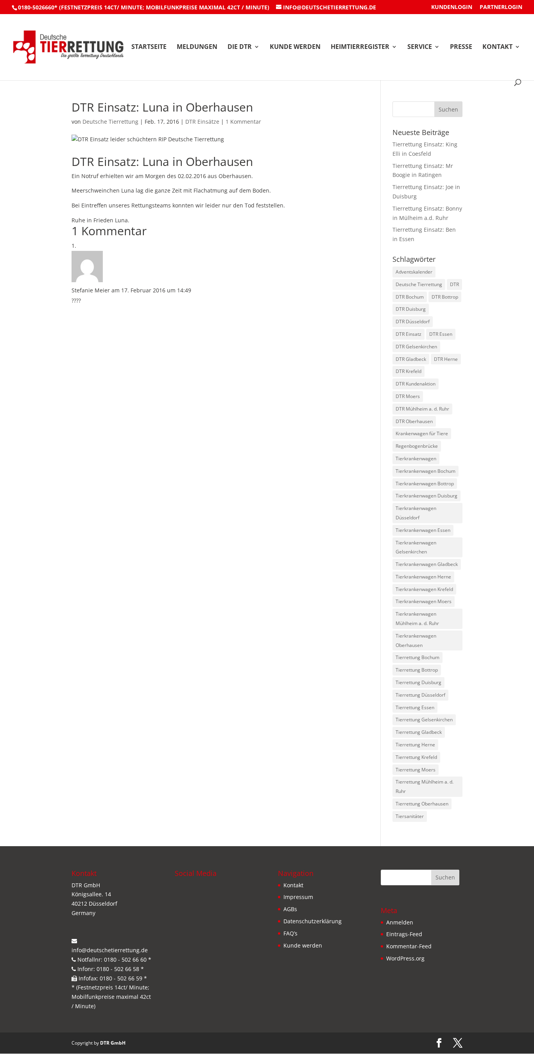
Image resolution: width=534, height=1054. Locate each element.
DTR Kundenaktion (415, 383)
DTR (454, 284)
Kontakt (497, 47)
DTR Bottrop (445, 297)
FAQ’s (290, 933)
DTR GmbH (112, 1043)
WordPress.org (405, 958)
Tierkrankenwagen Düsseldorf (416, 513)
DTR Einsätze (202, 121)
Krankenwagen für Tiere (422, 433)
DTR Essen (440, 334)
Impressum (298, 897)
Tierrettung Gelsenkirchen (424, 719)
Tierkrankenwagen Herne (423, 576)
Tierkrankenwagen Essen (423, 530)
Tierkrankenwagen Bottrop (425, 483)
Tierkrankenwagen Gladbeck (427, 564)
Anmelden (399, 922)
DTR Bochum (410, 297)
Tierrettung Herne (415, 744)
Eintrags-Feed (404, 934)
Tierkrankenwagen (416, 458)
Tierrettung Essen (415, 707)
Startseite (149, 47)
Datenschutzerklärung (312, 921)
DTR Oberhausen (414, 421)
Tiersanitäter (410, 816)
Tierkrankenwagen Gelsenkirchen (416, 547)
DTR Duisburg (411, 309)
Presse (461, 47)
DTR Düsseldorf (413, 321)
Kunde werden (295, 47)
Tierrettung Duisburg (418, 682)
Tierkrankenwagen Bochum (425, 471)
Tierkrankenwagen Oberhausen (416, 640)
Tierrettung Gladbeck (419, 732)
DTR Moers (408, 396)
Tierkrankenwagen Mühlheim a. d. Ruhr (417, 619)
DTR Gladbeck (411, 359)
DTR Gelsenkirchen (416, 346)
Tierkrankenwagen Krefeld (424, 589)
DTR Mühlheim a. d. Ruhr (422, 408)
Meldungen (197, 47)
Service (419, 47)
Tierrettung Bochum (417, 657)
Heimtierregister (360, 47)
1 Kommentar (243, 121)
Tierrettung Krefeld (416, 757)
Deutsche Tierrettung (110, 121)
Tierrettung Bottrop (417, 670)
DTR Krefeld (408, 371)
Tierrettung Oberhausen (422, 803)
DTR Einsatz (408, 334)
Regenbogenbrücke (417, 446)
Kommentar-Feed (409, 946)
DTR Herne (446, 359)
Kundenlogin (451, 7)
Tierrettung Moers (415, 769)
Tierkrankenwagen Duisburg (426, 495)
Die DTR (240, 47)
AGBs (290, 909)
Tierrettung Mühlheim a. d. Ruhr (424, 786)
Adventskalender (414, 271)
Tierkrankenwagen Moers (424, 601)
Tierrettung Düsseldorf (420, 695)
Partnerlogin (501, 7)
